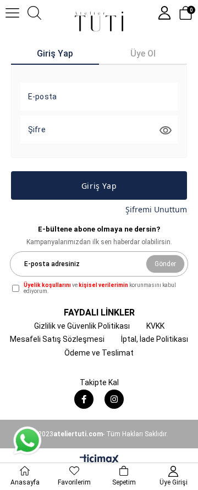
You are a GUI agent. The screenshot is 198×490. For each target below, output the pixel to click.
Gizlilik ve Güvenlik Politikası (82, 326)
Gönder (165, 264)
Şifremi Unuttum (156, 209)
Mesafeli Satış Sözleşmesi (57, 339)
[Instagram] (114, 399)
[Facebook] (84, 399)
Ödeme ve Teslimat (99, 352)
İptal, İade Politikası (154, 339)
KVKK (155, 326)
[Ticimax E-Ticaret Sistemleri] (99, 459)
